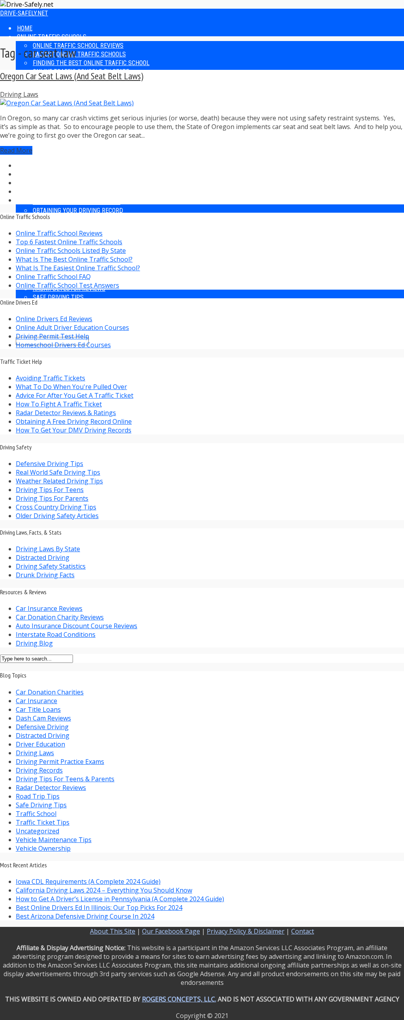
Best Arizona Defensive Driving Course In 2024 (85, 916)
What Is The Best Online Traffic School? (74, 259)
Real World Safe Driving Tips (58, 472)
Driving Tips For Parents (52, 498)
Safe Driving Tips (41, 805)
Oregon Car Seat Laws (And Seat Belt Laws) (71, 76)
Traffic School (36, 813)
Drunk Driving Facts (45, 575)
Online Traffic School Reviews (59, 233)
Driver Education (40, 744)
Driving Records (39, 770)
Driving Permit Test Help (52, 336)
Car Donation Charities (50, 692)
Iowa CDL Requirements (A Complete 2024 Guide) (88, 881)
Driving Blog (34, 643)
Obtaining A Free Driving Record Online (74, 421)
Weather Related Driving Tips (59, 481)
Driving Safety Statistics (51, 566)
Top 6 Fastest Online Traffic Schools (69, 242)
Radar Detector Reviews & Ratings (66, 412)
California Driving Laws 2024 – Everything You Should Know (104, 890)
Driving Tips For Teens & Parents (65, 779)
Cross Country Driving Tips (56, 507)
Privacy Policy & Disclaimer (245, 931)
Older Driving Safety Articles (57, 515)
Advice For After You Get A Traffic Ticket (74, 395)
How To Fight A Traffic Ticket (59, 404)
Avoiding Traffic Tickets (50, 378)
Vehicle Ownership (43, 848)
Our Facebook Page (171, 931)
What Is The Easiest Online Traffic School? (78, 268)
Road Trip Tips (38, 796)
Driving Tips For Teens (50, 489)
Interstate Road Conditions (55, 634)
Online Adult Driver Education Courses (72, 327)
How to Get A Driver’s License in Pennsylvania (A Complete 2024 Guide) (120, 899)
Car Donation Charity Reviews (60, 617)
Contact (302, 931)
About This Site (112, 931)
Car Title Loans (38, 709)
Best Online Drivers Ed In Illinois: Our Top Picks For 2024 (99, 907)
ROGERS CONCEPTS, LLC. (179, 999)
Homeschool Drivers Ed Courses (63, 345)
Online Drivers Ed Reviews (54, 318)
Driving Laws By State (48, 549)
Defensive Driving (42, 726)
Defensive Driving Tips (49, 463)
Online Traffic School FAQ (53, 276)
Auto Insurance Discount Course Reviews (76, 625)
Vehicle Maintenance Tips (54, 839)
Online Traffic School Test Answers (67, 285)
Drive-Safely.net (24, 13)
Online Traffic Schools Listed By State (71, 250)
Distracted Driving (42, 557)
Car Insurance (36, 700)
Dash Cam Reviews (43, 718)
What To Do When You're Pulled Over (71, 386)
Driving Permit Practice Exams (60, 761)
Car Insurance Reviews (49, 608)
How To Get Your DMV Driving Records (73, 430)
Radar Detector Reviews (69, 219)
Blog (23, 228)
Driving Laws (19, 94)
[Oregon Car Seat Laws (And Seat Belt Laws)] (67, 103)
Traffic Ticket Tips (42, 822)
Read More (16, 150)
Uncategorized (37, 831)
